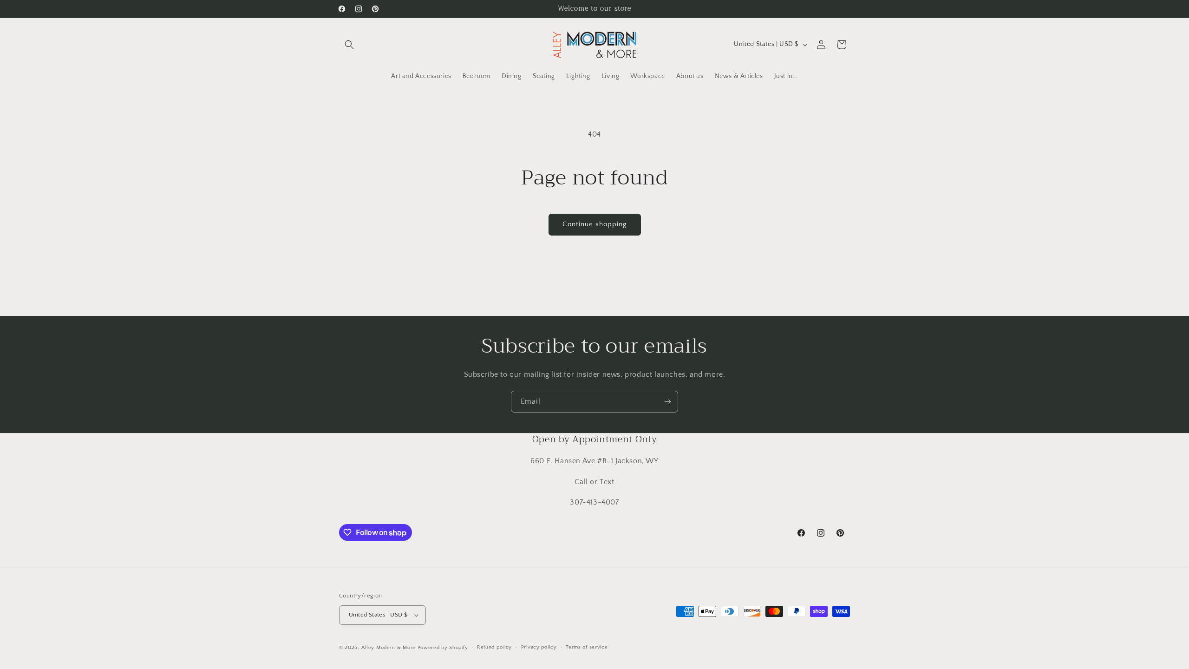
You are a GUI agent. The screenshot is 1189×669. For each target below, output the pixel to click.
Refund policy (494, 647)
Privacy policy (539, 647)
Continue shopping (594, 224)
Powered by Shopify (443, 647)
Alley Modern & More (388, 647)
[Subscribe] (667, 402)
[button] (349, 44)
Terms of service (587, 647)
